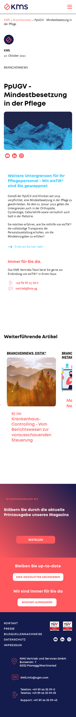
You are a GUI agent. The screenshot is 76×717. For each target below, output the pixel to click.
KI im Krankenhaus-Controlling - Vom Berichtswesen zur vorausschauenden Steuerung (31, 427)
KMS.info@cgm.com (34, 677)
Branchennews (22, 20)
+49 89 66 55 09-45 (45, 700)
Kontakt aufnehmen (37, 602)
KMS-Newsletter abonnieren (38, 577)
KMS (7, 20)
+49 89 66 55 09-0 (43, 689)
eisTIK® (40, 353)
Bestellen (35, 539)
